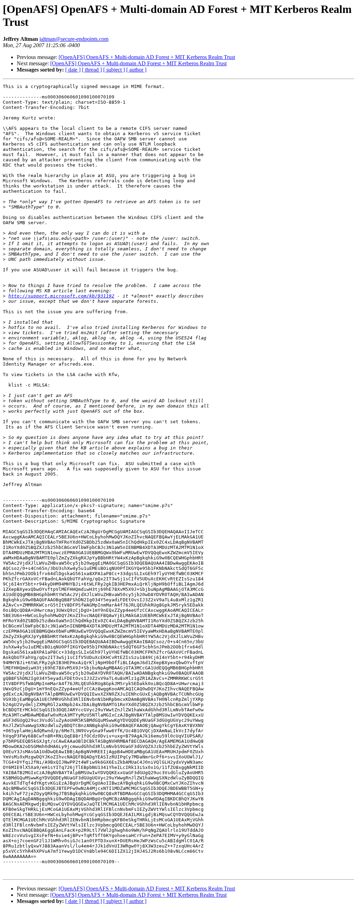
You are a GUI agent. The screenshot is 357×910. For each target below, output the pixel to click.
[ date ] (73, 70)
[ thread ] (92, 70)
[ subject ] (114, 70)
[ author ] (136, 70)
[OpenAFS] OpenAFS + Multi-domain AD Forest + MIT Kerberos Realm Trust (147, 57)
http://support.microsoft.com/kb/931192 (61, 296)
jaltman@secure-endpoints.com (73, 39)
